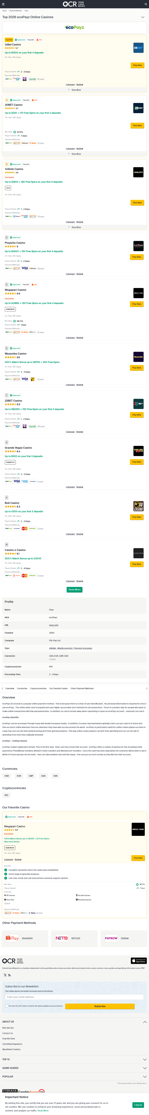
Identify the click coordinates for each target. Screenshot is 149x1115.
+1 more (52, 659)
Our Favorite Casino (58, 688)
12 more (40, 379)
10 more (41, 143)
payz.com (53, 625)
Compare (70, 84)
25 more (39, 913)
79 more (41, 216)
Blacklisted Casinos (11, 1049)
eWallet (52, 648)
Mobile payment (65, 648)
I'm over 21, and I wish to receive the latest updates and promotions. (36, 1006)
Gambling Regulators (12, 1044)
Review (79, 84)
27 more (40, 332)
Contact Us (7, 1033)
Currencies (22, 688)
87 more (40, 79)
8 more (40, 481)
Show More (74, 589)
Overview (10, 688)
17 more (40, 575)
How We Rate (8, 1038)
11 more (40, 528)
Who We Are (8, 1028)
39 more (40, 268)
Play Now (138, 858)
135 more (41, 426)
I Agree (138, 1104)
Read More (43, 1110)
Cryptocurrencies (38, 688)
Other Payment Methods (82, 688)
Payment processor (83, 648)
